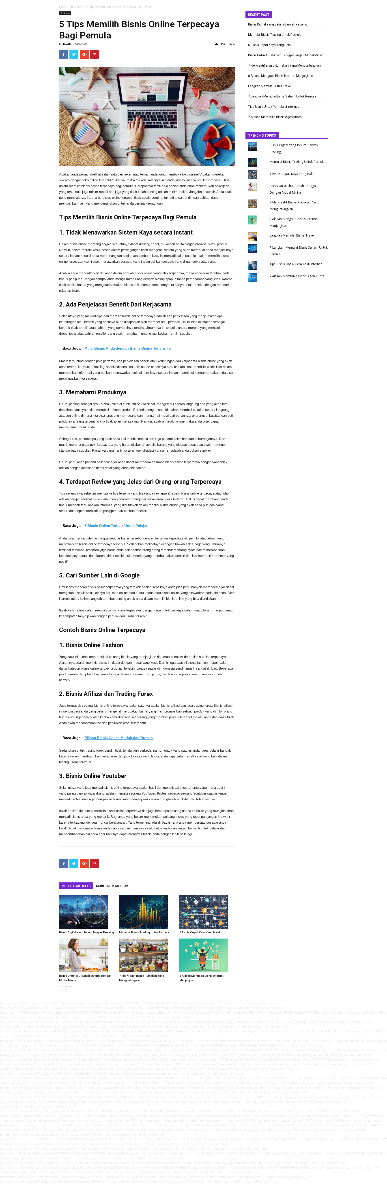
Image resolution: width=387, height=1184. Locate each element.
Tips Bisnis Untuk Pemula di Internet (273, 106)
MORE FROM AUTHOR (112, 886)
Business (76, 7)
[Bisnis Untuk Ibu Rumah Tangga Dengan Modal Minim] (86, 955)
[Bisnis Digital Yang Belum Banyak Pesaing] (86, 912)
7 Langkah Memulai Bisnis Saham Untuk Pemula (282, 96)
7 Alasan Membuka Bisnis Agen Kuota (275, 117)
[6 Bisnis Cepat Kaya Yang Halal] (207, 912)
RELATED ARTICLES (76, 886)
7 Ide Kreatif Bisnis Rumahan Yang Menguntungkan (284, 65)
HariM (67, 44)
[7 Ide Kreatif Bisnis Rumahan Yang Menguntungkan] (146, 955)
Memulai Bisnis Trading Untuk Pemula (144, 932)
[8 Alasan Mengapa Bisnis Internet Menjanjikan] (207, 955)
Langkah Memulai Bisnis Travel (270, 86)
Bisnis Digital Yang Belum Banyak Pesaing (86, 932)
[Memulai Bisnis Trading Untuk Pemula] (146, 912)
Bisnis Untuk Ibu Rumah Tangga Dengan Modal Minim (285, 55)
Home (63, 7)
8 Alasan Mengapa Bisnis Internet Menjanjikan (280, 76)
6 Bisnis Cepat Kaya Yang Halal (199, 932)
